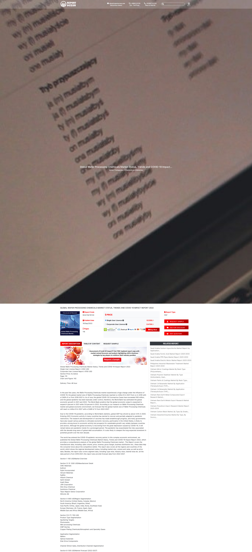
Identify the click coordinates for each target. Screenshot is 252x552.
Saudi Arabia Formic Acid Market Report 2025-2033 (169, 354)
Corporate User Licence (116, 324)
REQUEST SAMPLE (176, 321)
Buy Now (153, 330)
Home (111, 170)
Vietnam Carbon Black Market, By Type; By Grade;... (169, 412)
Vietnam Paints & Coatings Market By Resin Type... (169, 380)
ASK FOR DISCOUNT (177, 328)
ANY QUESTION (175, 334)
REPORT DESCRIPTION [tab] (71, 344)
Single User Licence (114, 320)
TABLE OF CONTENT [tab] (92, 344)
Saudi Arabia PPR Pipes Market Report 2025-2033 (169, 357)
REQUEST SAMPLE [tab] (111, 344)
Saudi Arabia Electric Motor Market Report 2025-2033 (170, 360)
